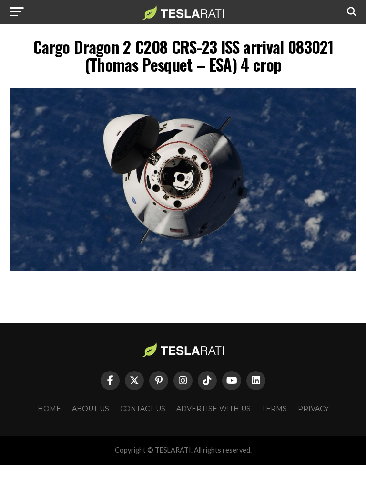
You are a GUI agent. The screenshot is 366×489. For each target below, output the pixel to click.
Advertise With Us (213, 408)
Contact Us (142, 408)
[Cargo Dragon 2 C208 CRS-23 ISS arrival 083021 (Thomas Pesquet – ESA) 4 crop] (183, 268)
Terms (274, 408)
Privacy (313, 408)
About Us (90, 408)
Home (49, 408)
